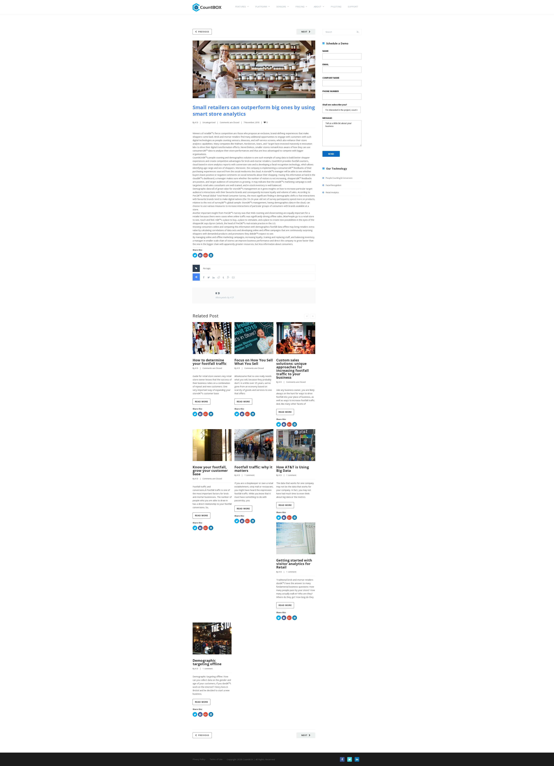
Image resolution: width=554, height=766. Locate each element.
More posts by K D (224, 297)
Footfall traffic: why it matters (253, 469)
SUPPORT (353, 6)
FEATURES (240, 6)
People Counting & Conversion (339, 178)
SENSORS (281, 6)
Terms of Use (216, 759)
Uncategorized (209, 122)
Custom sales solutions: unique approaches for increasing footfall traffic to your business (292, 369)
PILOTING (336, 6)
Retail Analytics (332, 192)
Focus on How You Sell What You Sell (253, 362)
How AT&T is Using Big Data (292, 469)
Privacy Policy (199, 759)
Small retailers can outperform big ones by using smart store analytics (254, 110)
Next (304, 31)
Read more (201, 401)
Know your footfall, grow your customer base (210, 470)
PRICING (299, 6)
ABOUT (317, 6)
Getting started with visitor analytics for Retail (294, 563)
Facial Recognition (333, 185)
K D (196, 122)
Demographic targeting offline (207, 662)
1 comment (249, 475)
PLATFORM (261, 6)
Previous (203, 31)
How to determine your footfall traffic (210, 362)
